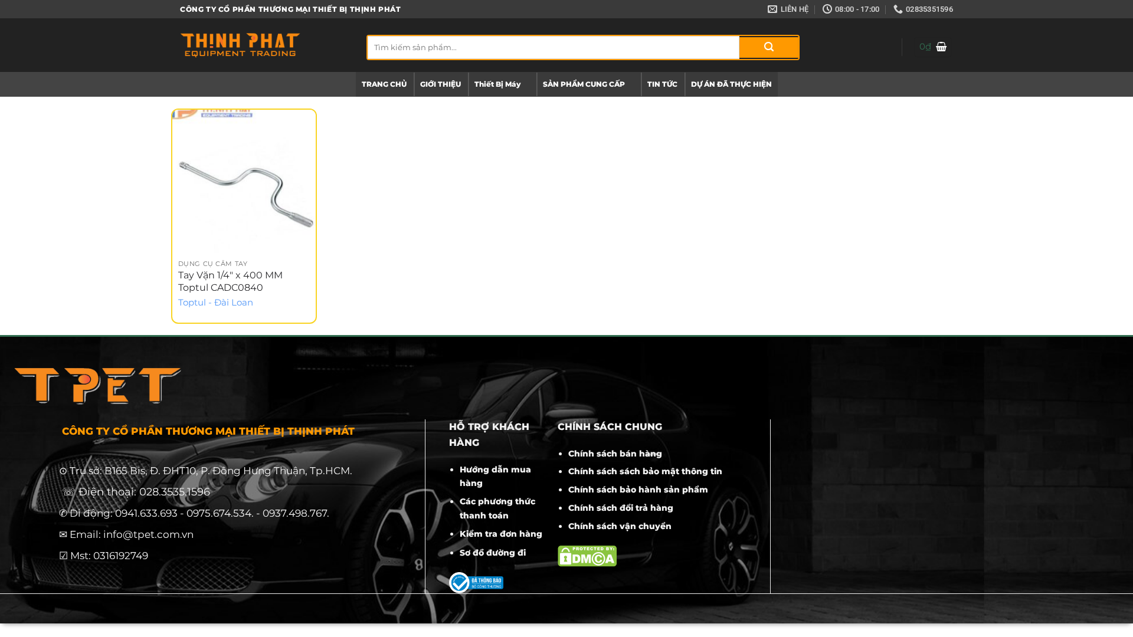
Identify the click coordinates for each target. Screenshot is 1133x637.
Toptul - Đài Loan (215, 302)
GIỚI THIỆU (440, 84)
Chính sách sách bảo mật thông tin (645, 471)
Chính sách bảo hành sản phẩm (638, 489)
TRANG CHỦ (384, 84)
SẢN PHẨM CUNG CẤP (584, 84)
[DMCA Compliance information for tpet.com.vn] (587, 555)
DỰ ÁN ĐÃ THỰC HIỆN (731, 84)
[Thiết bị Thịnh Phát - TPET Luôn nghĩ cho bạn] (264, 45)
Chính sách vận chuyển (620, 526)
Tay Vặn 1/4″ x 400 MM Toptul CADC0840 (230, 281)
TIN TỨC (662, 84)
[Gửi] (768, 47)
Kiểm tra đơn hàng (501, 533)
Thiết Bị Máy (497, 84)
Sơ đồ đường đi (493, 552)
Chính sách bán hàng (615, 453)
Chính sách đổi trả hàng (620, 508)
